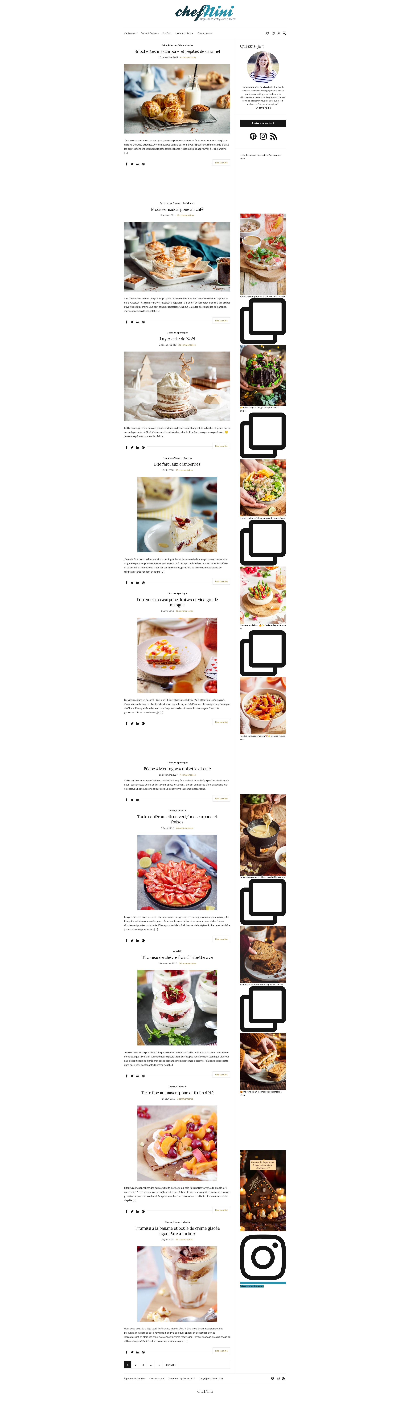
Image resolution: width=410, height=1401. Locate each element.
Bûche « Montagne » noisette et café (177, 768)
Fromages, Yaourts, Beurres (177, 458)
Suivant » (171, 1364)
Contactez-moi (204, 33)
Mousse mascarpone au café (177, 209)
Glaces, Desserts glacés (177, 1222)
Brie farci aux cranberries (177, 464)
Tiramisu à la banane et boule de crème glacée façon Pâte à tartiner (177, 1231)
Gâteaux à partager (177, 332)
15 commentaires (184, 1239)
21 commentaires (187, 344)
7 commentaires (188, 774)
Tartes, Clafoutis (177, 810)
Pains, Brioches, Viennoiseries (177, 45)
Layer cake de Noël (177, 338)
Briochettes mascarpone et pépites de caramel (177, 51)
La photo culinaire (184, 33)
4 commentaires (188, 57)
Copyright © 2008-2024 (211, 1378)
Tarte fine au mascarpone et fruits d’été (177, 1092)
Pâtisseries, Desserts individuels (177, 203)
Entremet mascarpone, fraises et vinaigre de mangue (177, 602)
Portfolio (166, 33)
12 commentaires (184, 610)
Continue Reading (221, 162)
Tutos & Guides (149, 33)
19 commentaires (185, 215)
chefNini (205, 1391)
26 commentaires (184, 827)
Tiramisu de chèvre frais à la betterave (177, 957)
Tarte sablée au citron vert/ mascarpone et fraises (177, 819)
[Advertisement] (177, 186)
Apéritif (177, 951)
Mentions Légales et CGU (182, 1378)
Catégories (129, 33)
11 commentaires (184, 470)
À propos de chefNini (134, 1378)
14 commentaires (187, 963)
